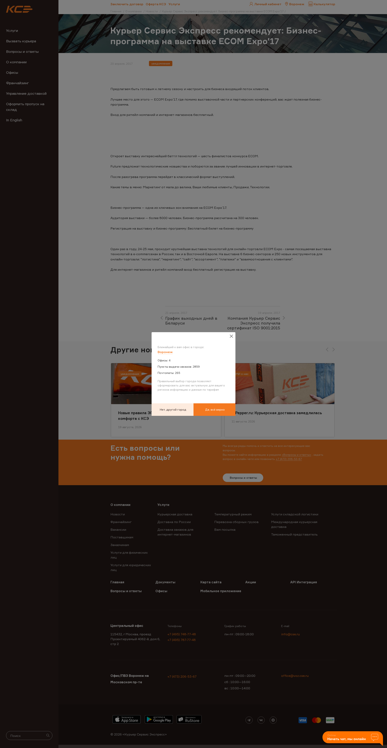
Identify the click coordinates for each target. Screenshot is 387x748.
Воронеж (165, 352)
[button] (352, 738)
